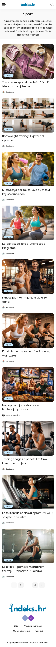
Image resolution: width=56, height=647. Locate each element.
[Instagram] (31, 618)
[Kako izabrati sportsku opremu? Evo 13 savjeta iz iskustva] (28, 492)
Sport (8, 75)
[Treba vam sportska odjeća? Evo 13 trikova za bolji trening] (28, 61)
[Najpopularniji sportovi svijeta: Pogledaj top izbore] (28, 384)
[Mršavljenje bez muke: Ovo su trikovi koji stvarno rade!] (28, 169)
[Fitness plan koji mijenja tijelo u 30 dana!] (28, 276)
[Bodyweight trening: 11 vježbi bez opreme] (28, 115)
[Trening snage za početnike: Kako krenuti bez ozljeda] (28, 438)
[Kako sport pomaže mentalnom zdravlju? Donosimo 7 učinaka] (28, 546)
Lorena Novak (12, 415)
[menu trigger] (5, 4)
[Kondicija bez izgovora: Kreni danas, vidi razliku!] (28, 330)
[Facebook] (25, 618)
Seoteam (10, 92)
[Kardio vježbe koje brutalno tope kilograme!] (28, 223)
